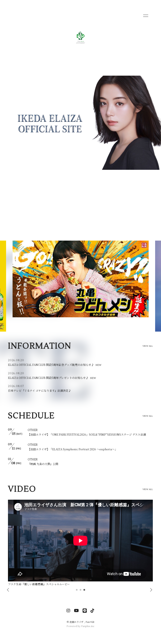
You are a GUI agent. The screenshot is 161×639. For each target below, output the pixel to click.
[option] (81, 286)
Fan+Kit (90, 621)
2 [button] (81, 591)
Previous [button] (8, 590)
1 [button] (77, 591)
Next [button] (150, 590)
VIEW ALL (148, 346)
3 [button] (84, 591)
